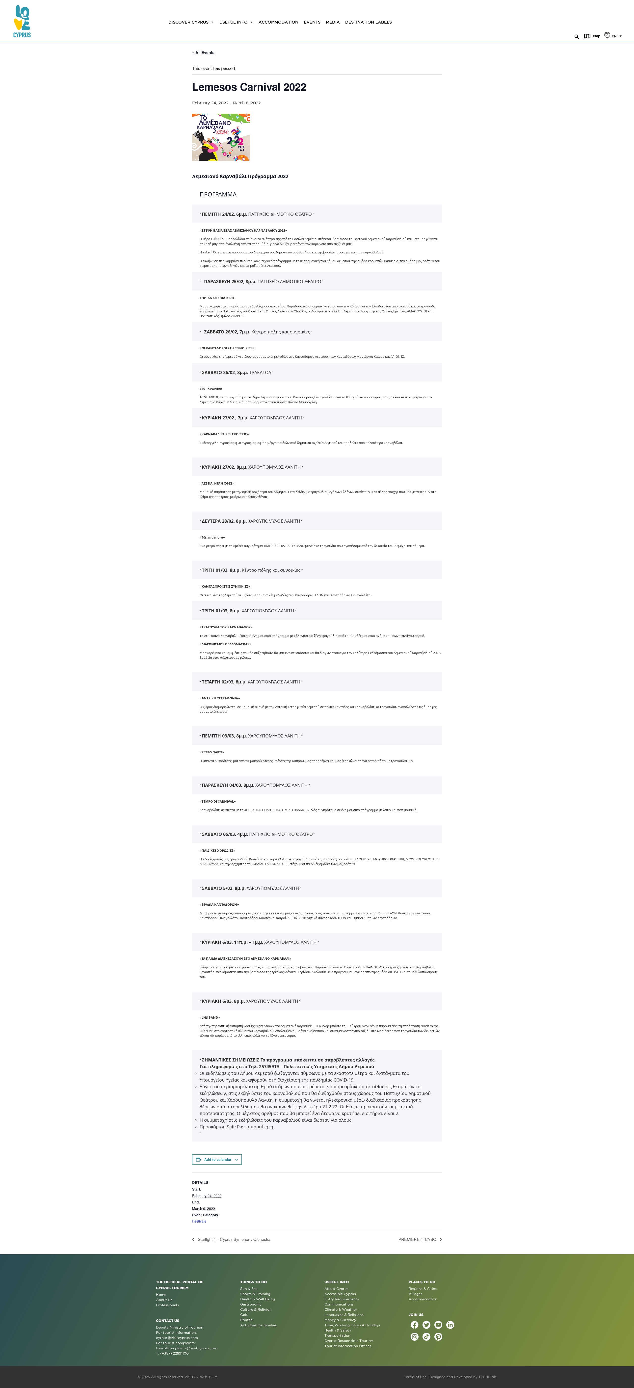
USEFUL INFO (233, 22)
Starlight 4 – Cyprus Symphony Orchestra (233, 1239)
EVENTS (312, 22)
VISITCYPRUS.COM (201, 1377)
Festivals (199, 1221)
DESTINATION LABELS (368, 22)
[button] (576, 36)
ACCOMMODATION (278, 22)
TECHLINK (487, 1377)
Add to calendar (217, 1159)
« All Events (203, 52)
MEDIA (333, 22)
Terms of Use (415, 1377)
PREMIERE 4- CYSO (417, 1239)
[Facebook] (415, 1325)
